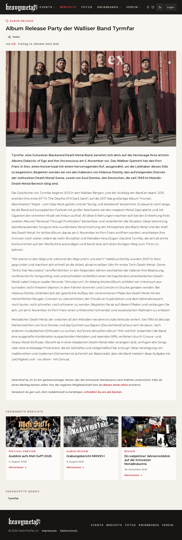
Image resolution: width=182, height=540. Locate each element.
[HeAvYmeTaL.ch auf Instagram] (152, 7)
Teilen (16, 37)
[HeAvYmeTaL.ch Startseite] (22, 7)
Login (170, 7)
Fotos (86, 7)
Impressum (49, 530)
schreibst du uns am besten (103, 392)
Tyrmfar (13, 498)
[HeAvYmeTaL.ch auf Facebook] (147, 7)
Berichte (68, 7)
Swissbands (107, 7)
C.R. (13, 44)
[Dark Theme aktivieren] (160, 7)
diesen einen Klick (115, 385)
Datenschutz (68, 530)
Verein (132, 7)
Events (46, 7)
